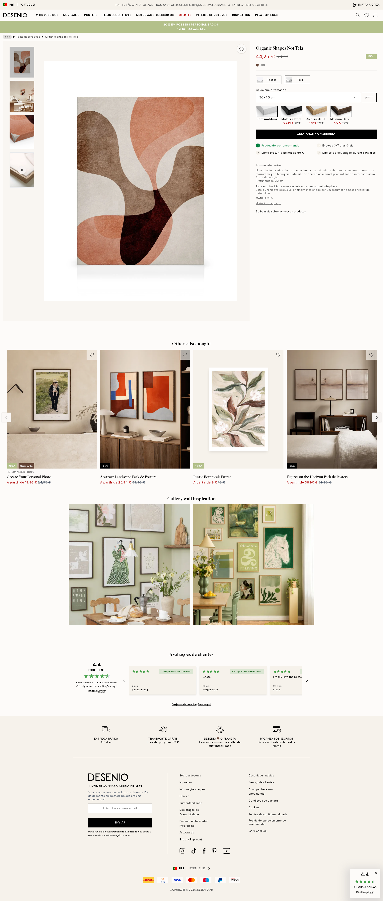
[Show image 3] (22, 132)
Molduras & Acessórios (155, 15)
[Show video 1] (22, 170)
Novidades (71, 15)
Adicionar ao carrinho (316, 134)
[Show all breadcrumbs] (7, 37)
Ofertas (185, 15)
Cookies (254, 807)
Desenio (203, 889)
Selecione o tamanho (271, 90)
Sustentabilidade (191, 803)
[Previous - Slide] (253, 115)
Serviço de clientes (261, 782)
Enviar (120, 822)
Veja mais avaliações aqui (191, 704)
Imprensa (186, 782)
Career (184, 796)
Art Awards (187, 832)
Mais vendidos (47, 15)
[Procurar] (357, 15)
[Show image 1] (22, 62)
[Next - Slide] (380, 115)
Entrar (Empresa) (191, 839)
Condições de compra (263, 800)
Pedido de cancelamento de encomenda (267, 822)
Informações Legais (192, 789)
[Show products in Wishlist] (366, 15)
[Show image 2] (22, 96)
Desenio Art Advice (261, 775)
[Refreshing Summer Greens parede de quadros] (129, 564)
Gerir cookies (258, 831)
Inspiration (241, 15)
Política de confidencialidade (268, 814)
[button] (369, 97)
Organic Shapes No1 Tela (61, 36)
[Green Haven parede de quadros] (253, 564)
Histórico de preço (268, 203)
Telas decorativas (116, 15)
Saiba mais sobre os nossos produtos (281, 211)
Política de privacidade (125, 831)
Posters (90, 15)
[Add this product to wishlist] (241, 49)
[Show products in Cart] (375, 15)
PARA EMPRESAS (266, 15)
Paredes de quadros (211, 15)
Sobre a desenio (190, 775)
